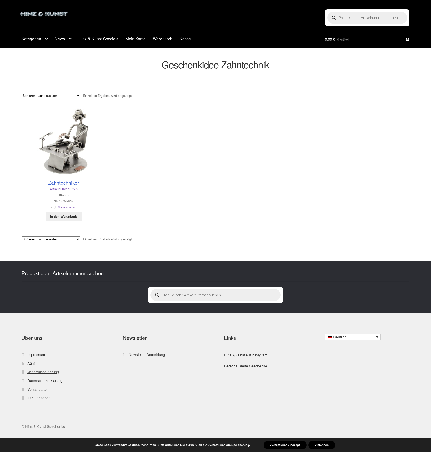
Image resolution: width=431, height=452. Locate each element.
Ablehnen (322, 445)
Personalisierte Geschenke (245, 366)
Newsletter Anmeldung (147, 354)
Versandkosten (67, 207)
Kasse (185, 38)
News (60, 38)
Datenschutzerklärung (44, 380)
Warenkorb (162, 38)
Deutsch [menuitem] (339, 337)
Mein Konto (135, 38)
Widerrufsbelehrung (43, 371)
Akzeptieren (216, 445)
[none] (353, 337)
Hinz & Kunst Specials (98, 38)
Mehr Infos (148, 445)
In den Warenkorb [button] (63, 216)
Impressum (36, 354)
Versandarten (38, 389)
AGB (31, 363)
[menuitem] (353, 337)
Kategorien (31, 38)
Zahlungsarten (39, 397)
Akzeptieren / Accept (285, 445)
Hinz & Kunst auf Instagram (245, 355)
